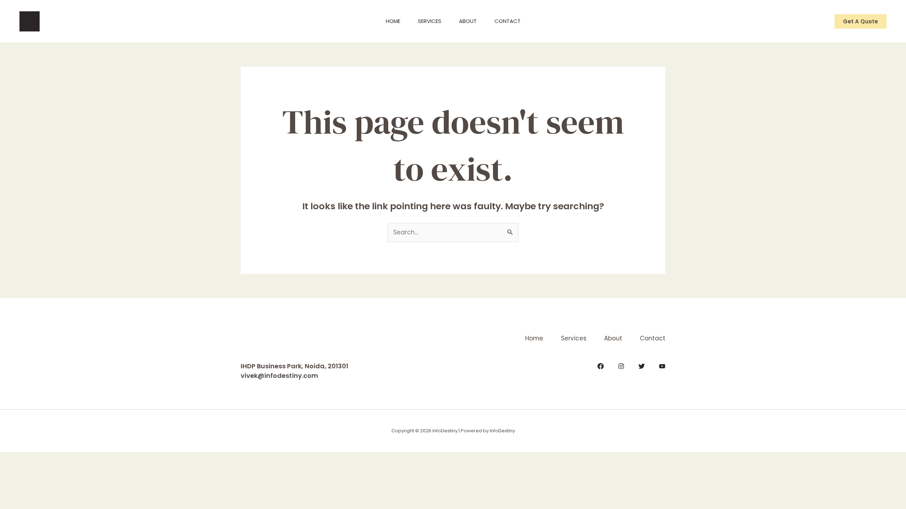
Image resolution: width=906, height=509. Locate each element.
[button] (861, 21)
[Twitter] (641, 366)
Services (429, 21)
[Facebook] (600, 366)
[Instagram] (621, 366)
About (468, 21)
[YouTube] (662, 366)
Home (393, 21)
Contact (507, 21)
